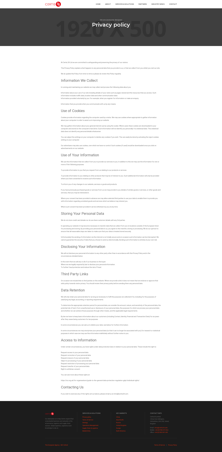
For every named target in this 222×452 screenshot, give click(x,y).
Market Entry (86, 431)
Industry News (157, 4)
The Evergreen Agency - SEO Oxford (56, 445)
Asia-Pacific (120, 420)
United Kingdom (121, 425)
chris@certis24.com (161, 428)
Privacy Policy (172, 445)
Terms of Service (87, 420)
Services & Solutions (124, 4)
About (108, 4)
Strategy (85, 422)
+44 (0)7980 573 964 (161, 430)
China (118, 417)
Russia (118, 422)
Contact (173, 4)
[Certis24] (53, 4)
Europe (118, 428)
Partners (143, 4)
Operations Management (90, 425)
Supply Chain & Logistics (90, 428)
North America (120, 431)
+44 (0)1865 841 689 (161, 432)
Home (98, 4)
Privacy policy (86, 417)
